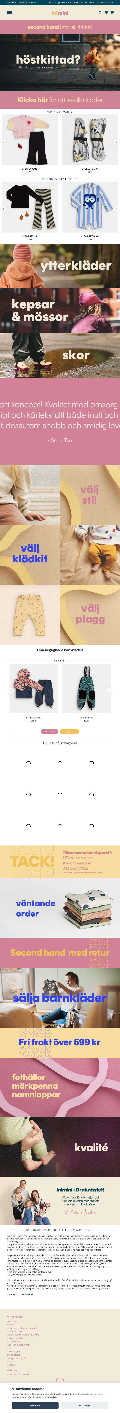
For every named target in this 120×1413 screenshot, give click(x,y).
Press (10, 1361)
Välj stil (69, 731)
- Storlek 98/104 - (30, 168)
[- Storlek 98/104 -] (30, 139)
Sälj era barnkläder (16, 1338)
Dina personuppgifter (17, 1358)
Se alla (49, 731)
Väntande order (14, 1331)
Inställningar (85, 1405)
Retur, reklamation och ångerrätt (22, 1328)
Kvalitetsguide (13, 1351)
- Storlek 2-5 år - (90, 168)
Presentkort (12, 1348)
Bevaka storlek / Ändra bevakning (23, 1334)
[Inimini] (60, 12)
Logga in (11, 1364)
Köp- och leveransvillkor (18, 1344)
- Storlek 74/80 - (90, 236)
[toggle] (11, 12)
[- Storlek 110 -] (30, 207)
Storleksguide (13, 1354)
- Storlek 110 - (30, 236)
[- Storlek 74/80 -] (90, 207)
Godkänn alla (35, 1405)
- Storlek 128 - (86, 717)
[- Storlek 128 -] (86, 688)
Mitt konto (12, 1321)
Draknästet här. (26, 1294)
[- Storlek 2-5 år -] (90, 139)
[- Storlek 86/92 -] (34, 688)
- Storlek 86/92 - (34, 717)
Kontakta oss (13, 1341)
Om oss (11, 1324)
